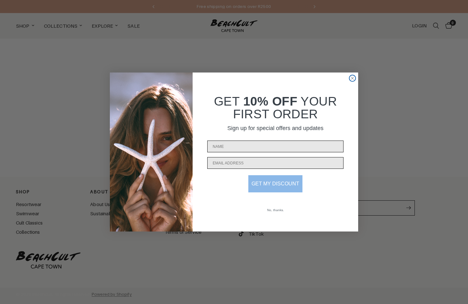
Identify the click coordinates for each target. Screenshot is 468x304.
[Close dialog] (352, 78)
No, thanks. (275, 210)
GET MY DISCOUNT (275, 183)
